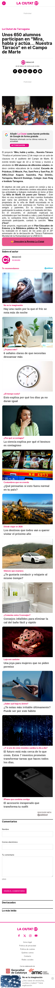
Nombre (5, 829)
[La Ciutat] (27, 3)
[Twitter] (20, 71)
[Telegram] (35, 71)
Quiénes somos (27, 953)
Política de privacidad (27, 946)
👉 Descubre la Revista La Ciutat (27, 241)
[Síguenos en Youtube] (36, 935)
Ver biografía (16, 260)
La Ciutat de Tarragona (16, 29)
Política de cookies (27, 949)
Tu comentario (8, 855)
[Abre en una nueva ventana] (16, 971)
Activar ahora (18, 145)
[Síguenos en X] (24, 935)
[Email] (40, 71)
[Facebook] (15, 71)
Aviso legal (27, 942)
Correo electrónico (10, 842)
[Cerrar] (52, 978)
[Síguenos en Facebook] (19, 935)
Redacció (30, 62)
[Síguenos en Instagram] (30, 935)
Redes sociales (28, 960)
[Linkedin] (25, 71)
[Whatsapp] (30, 71)
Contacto (27, 956)
